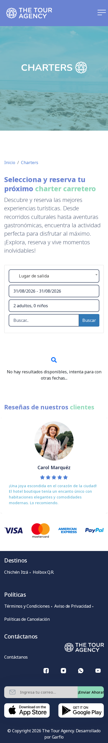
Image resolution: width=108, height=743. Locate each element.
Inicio (9, 162)
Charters (29, 162)
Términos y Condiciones (27, 606)
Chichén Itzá (16, 572)
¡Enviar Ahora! (91, 692)
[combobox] (54, 276)
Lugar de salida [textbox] (34, 276)
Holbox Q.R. (43, 572)
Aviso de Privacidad (72, 606)
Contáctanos (16, 657)
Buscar (89, 320)
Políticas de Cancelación (27, 619)
